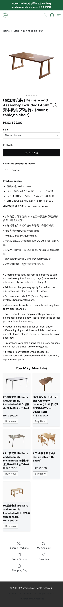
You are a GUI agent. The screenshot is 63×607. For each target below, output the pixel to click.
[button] (5, 15)
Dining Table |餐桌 (33, 30)
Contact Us (15, 593)
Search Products (19, 548)
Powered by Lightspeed (31, 598)
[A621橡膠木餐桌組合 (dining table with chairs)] (46, 439)
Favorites (44, 559)
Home (6, 30)
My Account (43, 548)
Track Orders (19, 559)
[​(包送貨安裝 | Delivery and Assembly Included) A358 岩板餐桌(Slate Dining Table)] (16, 383)
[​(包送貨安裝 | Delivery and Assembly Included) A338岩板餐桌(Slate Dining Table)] (16, 439)
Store (16, 30)
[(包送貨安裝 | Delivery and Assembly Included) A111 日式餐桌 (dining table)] (16, 491)
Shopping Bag (19, 570)
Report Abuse (46, 593)
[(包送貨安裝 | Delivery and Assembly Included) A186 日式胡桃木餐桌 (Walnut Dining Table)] (46, 383)
